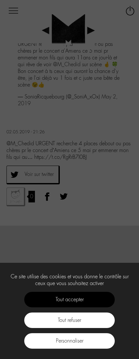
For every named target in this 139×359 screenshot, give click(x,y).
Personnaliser (69, 340)
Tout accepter (70, 299)
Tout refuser (69, 320)
